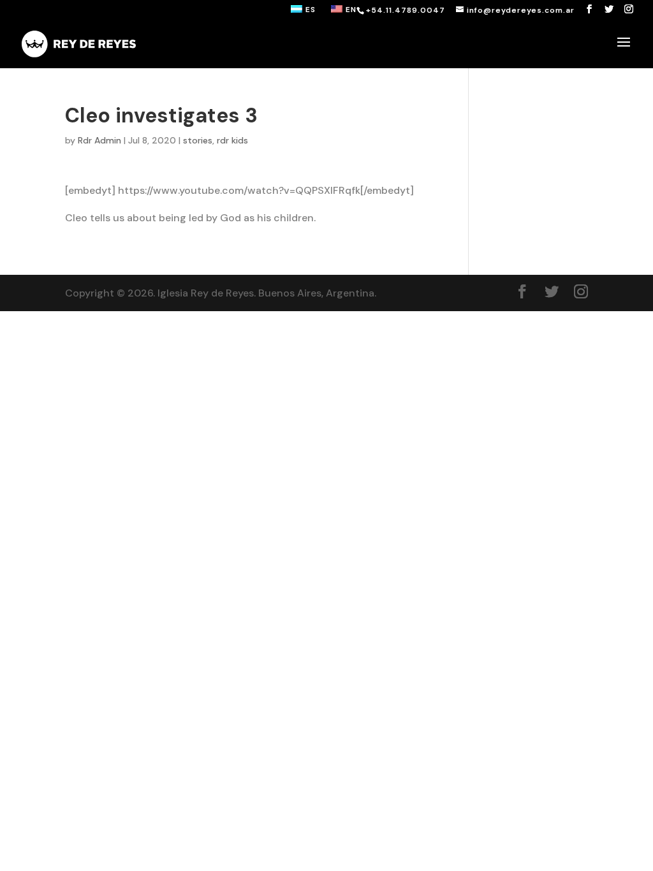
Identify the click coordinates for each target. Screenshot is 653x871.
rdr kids (232, 140)
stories (197, 140)
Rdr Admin (99, 140)
